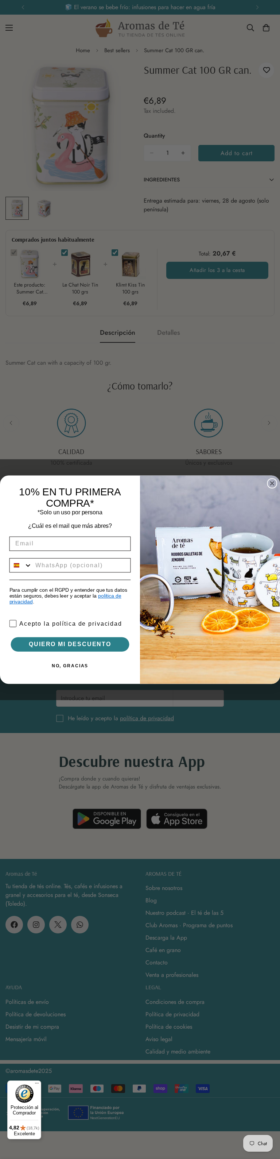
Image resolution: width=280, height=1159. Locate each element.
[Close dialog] (272, 483)
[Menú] (36, 1085)
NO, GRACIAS (70, 665)
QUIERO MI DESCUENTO (70, 644)
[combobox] (21, 565)
